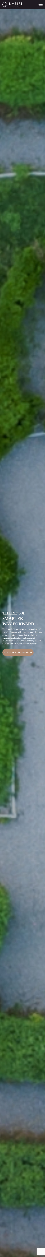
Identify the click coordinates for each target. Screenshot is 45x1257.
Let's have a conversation (18, 652)
